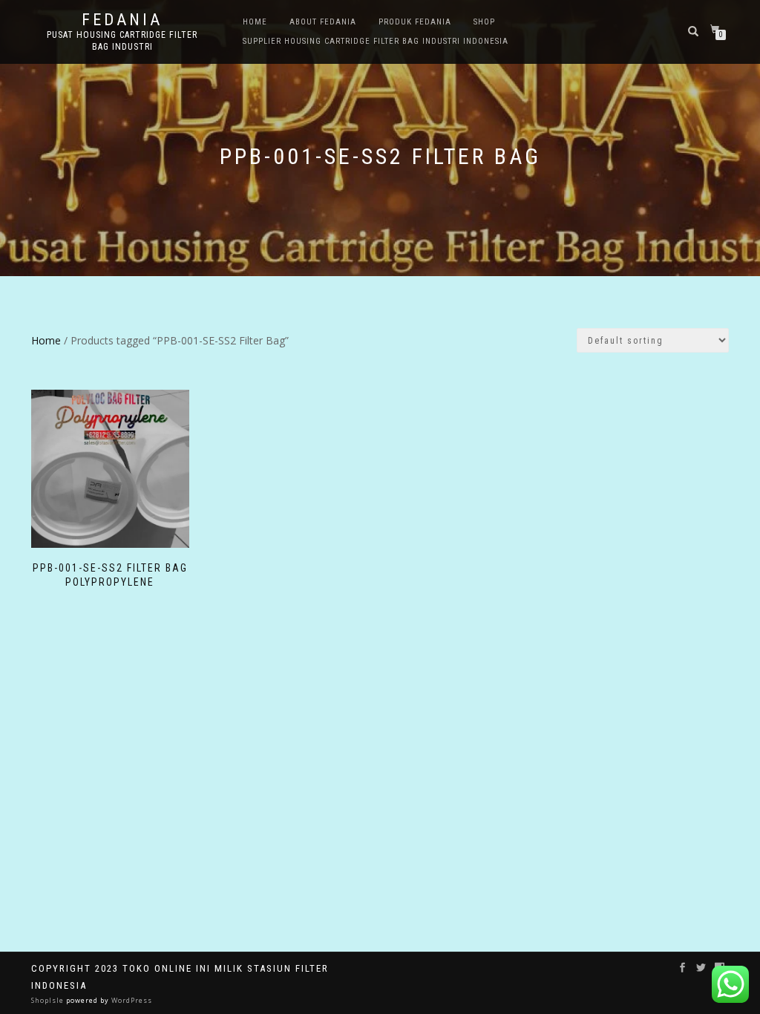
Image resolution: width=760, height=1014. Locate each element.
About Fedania (322, 22)
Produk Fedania (415, 22)
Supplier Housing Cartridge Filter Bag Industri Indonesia (375, 41)
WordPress (130, 1000)
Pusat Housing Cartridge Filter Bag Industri (122, 41)
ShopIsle (48, 1000)
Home (255, 22)
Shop (484, 22)
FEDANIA (122, 20)
